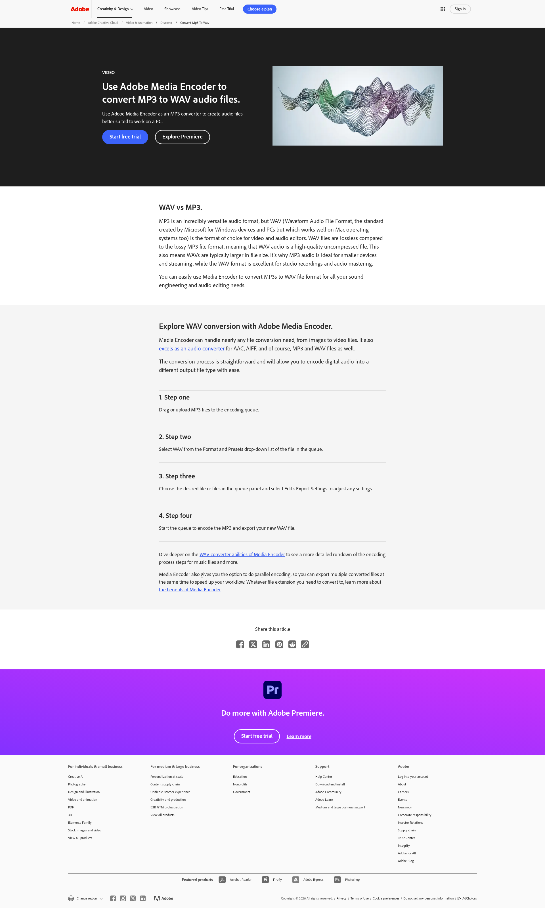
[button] (442, 9)
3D (70, 815)
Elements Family (80, 823)
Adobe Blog (406, 861)
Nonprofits (240, 784)
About (402, 784)
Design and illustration (84, 792)
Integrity (404, 846)
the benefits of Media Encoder (190, 590)
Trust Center (406, 838)
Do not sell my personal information (428, 898)
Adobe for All (407, 853)
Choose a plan (260, 9)
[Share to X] (253, 644)
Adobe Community (328, 792)
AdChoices (469, 898)
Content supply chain (165, 784)
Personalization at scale (166, 777)
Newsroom (405, 807)
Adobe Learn (324, 800)
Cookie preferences (386, 898)
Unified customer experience (170, 792)
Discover (166, 23)
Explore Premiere (182, 136)
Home (76, 23)
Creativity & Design (113, 9)
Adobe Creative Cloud (103, 23)
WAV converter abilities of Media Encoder (242, 554)
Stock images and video (84, 830)
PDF (71, 807)
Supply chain (407, 830)
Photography (77, 784)
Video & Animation (139, 23)
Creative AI (75, 777)
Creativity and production (168, 800)
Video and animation (82, 800)
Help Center (323, 777)
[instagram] (123, 898)
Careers (403, 792)
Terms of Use (360, 898)
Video (148, 9)
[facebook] (113, 898)
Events (402, 800)
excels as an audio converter (192, 348)
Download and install (330, 784)
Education (240, 777)
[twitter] (133, 898)
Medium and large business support (340, 807)
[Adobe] (79, 9)
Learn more (299, 736)
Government (241, 792)
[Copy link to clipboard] (305, 644)
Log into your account (413, 777)
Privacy (342, 898)
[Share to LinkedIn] (266, 644)
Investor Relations (410, 823)
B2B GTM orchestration (166, 807)
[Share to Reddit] (292, 644)
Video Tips (200, 9)
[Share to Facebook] (240, 644)
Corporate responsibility (414, 815)
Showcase (172, 9)
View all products (80, 838)
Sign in (460, 9)
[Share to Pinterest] (279, 644)
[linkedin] (143, 898)
